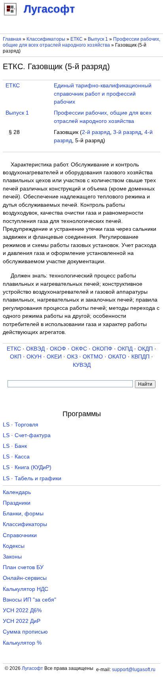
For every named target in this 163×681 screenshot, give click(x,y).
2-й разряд (96, 132)
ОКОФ (58, 349)
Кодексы (14, 546)
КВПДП (140, 357)
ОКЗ (72, 357)
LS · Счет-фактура (27, 435)
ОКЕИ (54, 357)
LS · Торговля (20, 425)
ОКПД (125, 349)
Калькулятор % (22, 643)
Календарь (17, 492)
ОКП (15, 357)
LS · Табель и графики (32, 478)
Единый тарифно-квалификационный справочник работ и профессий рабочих (103, 94)
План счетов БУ (23, 567)
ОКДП (145, 349)
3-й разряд (127, 132)
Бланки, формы (23, 514)
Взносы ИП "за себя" (29, 600)
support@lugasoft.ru (133, 669)
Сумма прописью (25, 632)
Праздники (16, 503)
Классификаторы (46, 39)
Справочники (20, 535)
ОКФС (79, 349)
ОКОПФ (102, 349)
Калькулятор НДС (25, 589)
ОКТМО (93, 357)
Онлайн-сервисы (25, 578)
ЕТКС (76, 39)
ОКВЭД (35, 349)
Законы (12, 557)
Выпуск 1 (98, 39)
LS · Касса (16, 457)
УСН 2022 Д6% (22, 610)
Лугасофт (32, 668)
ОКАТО (117, 357)
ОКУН (34, 357)
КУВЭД (82, 365)
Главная (12, 39)
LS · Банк (15, 446)
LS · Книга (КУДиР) (27, 467)
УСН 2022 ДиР (21, 621)
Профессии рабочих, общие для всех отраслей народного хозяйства (81, 42)
